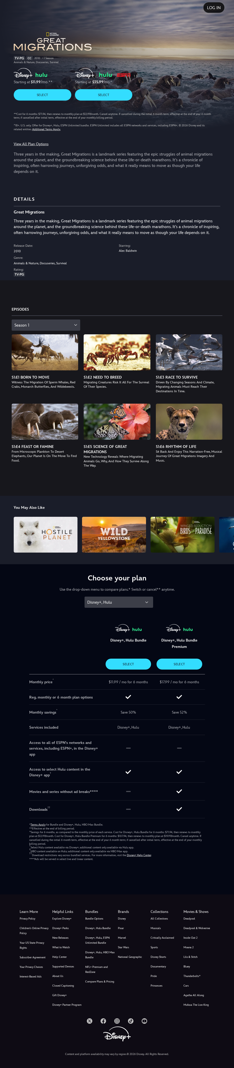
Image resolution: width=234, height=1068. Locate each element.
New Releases (60, 937)
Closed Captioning (63, 985)
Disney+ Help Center (139, 855)
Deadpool (189, 918)
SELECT (42, 95)
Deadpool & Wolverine (196, 928)
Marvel (122, 937)
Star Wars (123, 947)
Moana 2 (188, 947)
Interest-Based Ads (31, 976)
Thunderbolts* (191, 976)
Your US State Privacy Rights (32, 945)
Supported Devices (63, 966)
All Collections (159, 918)
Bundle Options (94, 918)
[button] (67, 911)
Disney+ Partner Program (67, 1004)
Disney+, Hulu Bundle (98, 928)
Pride (154, 976)
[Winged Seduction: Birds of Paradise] (183, 535)
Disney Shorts (158, 957)
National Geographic (130, 957)
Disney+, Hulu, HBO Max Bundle (100, 955)
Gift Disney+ (59, 995)
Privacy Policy (27, 918)
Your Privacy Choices (31, 967)
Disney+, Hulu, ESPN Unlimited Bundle (97, 940)
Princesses (156, 985)
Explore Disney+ (62, 918)
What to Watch (61, 947)
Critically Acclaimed (162, 937)
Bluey (186, 966)
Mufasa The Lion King (196, 1004)
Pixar (121, 928)
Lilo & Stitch (190, 957)
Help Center (59, 957)
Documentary (158, 966)
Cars (186, 985)
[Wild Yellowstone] (114, 535)
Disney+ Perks (60, 928)
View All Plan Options (31, 144)
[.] (89, 1021)
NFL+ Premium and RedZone (96, 969)
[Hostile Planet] (46, 535)
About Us (57, 976)
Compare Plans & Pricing (99, 981)
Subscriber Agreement (32, 957)
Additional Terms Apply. (46, 129)
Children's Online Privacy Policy (34, 931)
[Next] (226, 534)
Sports (154, 947)
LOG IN (214, 7)
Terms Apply (38, 824)
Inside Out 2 (190, 937)
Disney (122, 918)
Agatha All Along (193, 995)
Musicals (156, 928)
